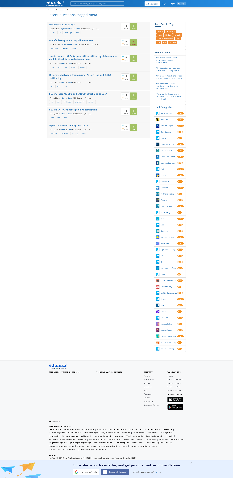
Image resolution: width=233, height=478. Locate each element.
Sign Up (181, 3)
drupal (53, 33)
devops (160, 31)
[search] (72, 3)
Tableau (164, 200)
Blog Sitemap (148, 401)
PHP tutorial (133, 429)
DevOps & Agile (167, 126)
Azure (163, 225)
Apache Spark (166, 330)
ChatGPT (164, 138)
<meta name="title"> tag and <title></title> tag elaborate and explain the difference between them (83, 58)
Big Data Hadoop (167, 237)
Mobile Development (169, 293)
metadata (91, 102)
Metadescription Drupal (62, 24)
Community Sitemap (151, 405)
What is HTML (102, 429)
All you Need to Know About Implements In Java (94, 449)
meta (77, 33)
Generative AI (166, 113)
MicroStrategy (166, 287)
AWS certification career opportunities (62, 439)
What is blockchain (114, 439)
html (52, 67)
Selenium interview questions (73, 429)
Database (164, 231)
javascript (178, 35)
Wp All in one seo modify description (69, 125)
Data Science (166, 132)
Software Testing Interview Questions (61, 446)
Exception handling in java (58, 443)
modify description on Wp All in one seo (71, 40)
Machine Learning (168, 163)
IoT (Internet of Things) (169, 268)
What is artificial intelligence (146, 439)
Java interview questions (117, 429)
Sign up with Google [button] (88, 472)
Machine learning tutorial (102, 436)
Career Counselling (168, 336)
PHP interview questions (57, 433)
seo (60, 33)
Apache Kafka (166, 324)
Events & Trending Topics (169, 342)
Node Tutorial (163, 439)
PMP (162, 169)
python (160, 35)
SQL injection (169, 436)
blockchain (172, 42)
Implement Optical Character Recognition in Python (63, 449)
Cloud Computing (168, 157)
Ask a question (152, 4)
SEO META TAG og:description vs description (73, 109)
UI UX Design (166, 212)
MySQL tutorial (86, 436)
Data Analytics (166, 150)
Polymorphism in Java (91, 433)
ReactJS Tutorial (137, 443)
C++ (162, 262)
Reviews (147, 383)
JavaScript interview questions (150, 429)
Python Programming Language (80, 443)
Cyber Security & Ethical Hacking (169, 144)
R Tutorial (80, 446)
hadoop (73, 67)
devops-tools (170, 31)
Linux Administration (169, 280)
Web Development (168, 206)
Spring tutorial (167, 429)
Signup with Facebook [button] (118, 472)
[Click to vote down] (123, 28)
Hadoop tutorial (129, 439)
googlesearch (79, 102)
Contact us (148, 387)
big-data (82, 67)
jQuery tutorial (54, 436)
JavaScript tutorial (167, 433)
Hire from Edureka (174, 390)
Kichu (78, 29)
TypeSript (164, 318)
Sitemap (147, 398)
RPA (162, 305)
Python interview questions (103, 443)
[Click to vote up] (123, 24)
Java (162, 218)
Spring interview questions (110, 433)
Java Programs (91, 446)
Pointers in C (126, 433)
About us (147, 376)
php (159, 42)
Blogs (164, 4)
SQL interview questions (70, 436)
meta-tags (68, 33)
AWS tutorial (82, 439)
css (164, 42)
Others (62, 63)
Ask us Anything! (167, 348)
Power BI (164, 119)
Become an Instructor (175, 379)
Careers (170, 376)
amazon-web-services (165, 39)
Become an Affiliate (174, 383)
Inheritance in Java (74, 433)
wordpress (54, 48)
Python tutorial (118, 436)
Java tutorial (90, 429)
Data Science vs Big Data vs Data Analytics (160, 443)
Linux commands (139, 433)
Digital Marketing (67, 29)
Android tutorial (152, 433)
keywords (65, 133)
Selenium (164, 187)
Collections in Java (177, 439)
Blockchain (165, 243)
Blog (145, 390)
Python (163, 175)
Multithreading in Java (122, 443)
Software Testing (167, 194)
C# (162, 256)
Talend (163, 311)
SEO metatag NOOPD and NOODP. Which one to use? (78, 93)
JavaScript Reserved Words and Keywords (113, 446)
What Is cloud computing (97, 439)
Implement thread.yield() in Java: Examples (144, 446)
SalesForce (165, 181)
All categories (164, 107)
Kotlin (163, 274)
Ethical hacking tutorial (154, 436)
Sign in (157, 472)
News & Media (149, 379)
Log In (172, 3)
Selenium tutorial (55, 429)
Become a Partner (173, 387)
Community (148, 394)
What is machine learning (134, 436)
